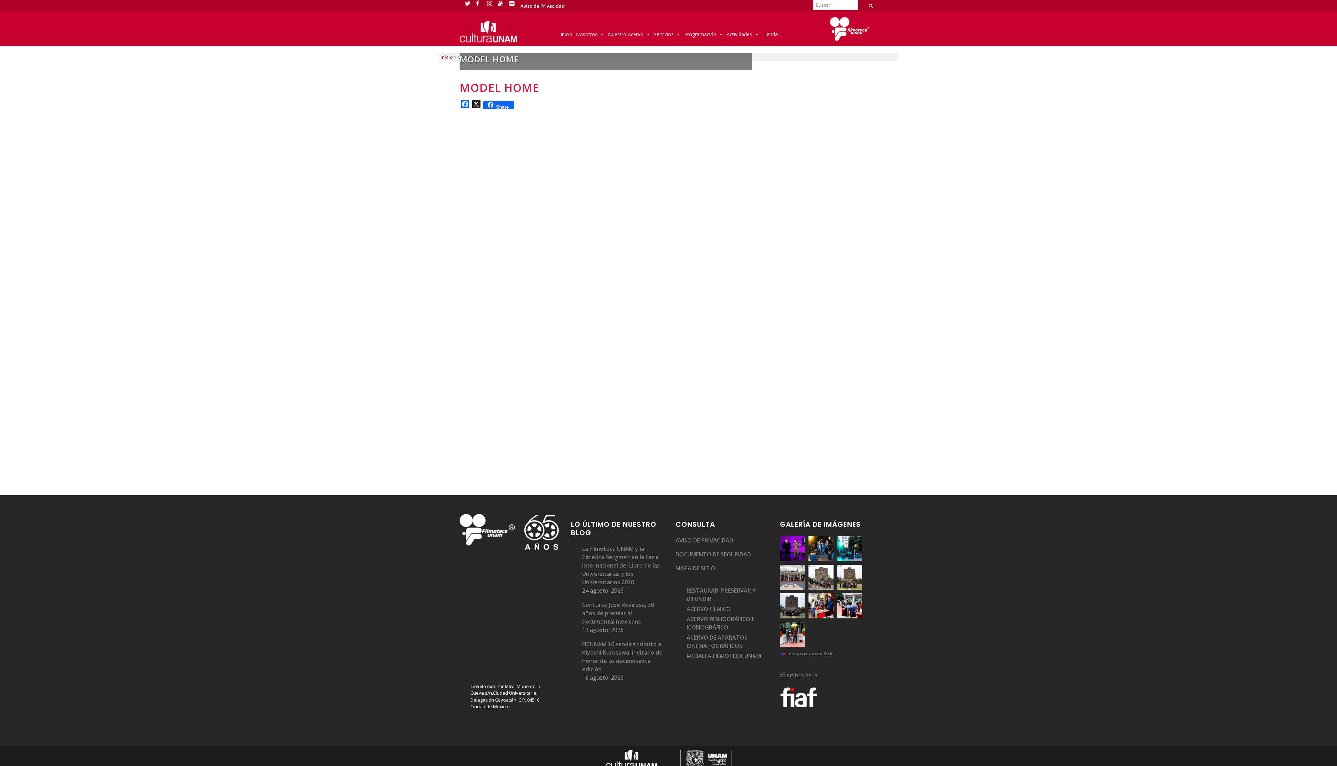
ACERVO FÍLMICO (709, 609)
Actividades (739, 34)
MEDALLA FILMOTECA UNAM (724, 656)
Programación (700, 34)
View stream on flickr (812, 653)
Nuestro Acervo (625, 34)
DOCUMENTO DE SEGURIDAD (713, 554)
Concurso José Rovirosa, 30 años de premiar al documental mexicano (618, 613)
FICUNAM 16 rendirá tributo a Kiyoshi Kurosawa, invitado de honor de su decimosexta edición (622, 656)
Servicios (664, 34)
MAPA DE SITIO (695, 568)
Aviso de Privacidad (543, 6)
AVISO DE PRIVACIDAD (704, 540)
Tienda (770, 34)
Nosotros (586, 34)
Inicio (566, 34)
